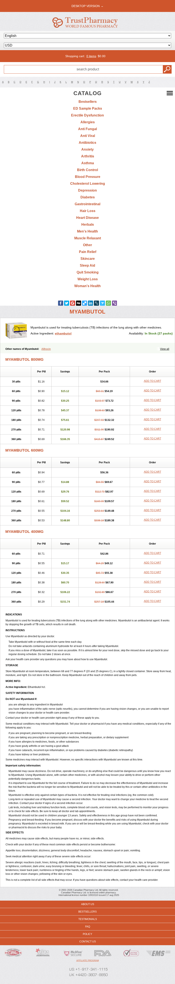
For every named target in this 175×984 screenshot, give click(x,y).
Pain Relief (87, 252)
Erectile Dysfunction (87, 115)
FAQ (87, 926)
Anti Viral (87, 136)
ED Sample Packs (87, 108)
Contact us (87, 941)
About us (87, 904)
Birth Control (87, 170)
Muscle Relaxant (87, 238)
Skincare (87, 258)
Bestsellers (88, 101)
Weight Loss (87, 279)
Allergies (87, 122)
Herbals (87, 224)
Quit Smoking (88, 272)
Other (87, 245)
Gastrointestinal (87, 204)
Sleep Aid (87, 265)
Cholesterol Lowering (87, 183)
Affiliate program (87, 960)
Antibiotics (87, 142)
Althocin (46, 348)
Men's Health (87, 231)
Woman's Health (87, 286)
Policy (87, 934)
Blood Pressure (87, 177)
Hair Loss (87, 211)
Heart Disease (87, 217)
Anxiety (87, 149)
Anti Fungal (87, 129)
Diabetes (87, 197)
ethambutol (63, 333)
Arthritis (87, 156)
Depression (87, 190)
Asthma (87, 163)
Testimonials (87, 919)
